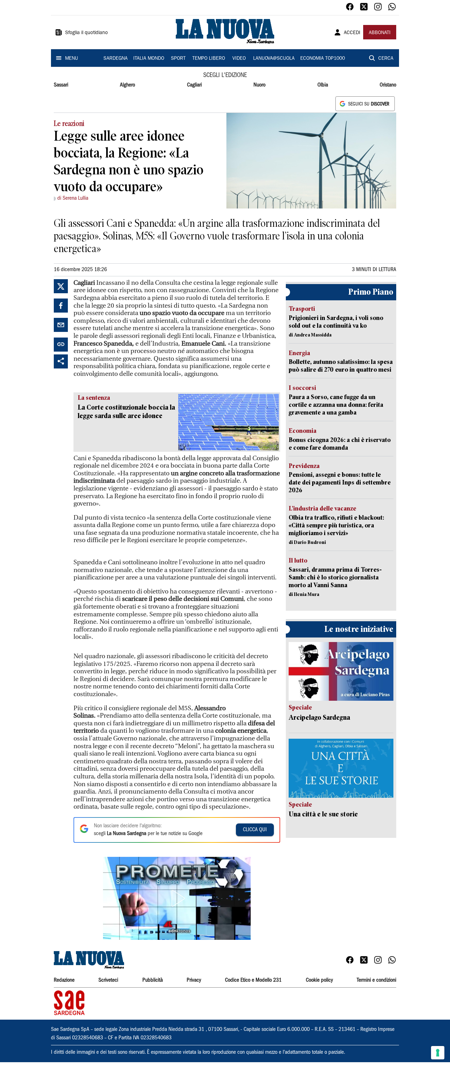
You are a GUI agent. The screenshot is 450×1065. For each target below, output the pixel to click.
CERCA (385, 58)
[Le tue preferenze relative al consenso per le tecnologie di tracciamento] (437, 1052)
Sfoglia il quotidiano (86, 33)
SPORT (178, 58)
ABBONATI (380, 33)
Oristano (388, 85)
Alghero (127, 85)
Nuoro (259, 85)
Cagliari (194, 85)
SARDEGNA (115, 58)
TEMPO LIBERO (208, 58)
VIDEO (239, 58)
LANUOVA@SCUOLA (274, 58)
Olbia (322, 85)
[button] (177, 898)
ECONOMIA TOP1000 (322, 58)
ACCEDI (352, 33)
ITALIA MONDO (148, 58)
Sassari (61, 85)
